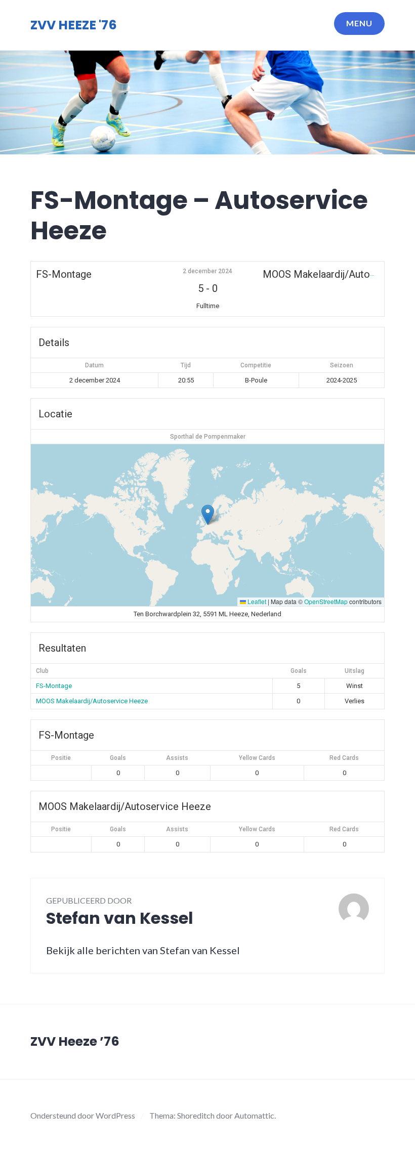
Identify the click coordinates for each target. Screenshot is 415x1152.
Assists (177, 757)
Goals (118, 757)
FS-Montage (54, 686)
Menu (359, 23)
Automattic (254, 1115)
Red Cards (344, 757)
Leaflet (256, 601)
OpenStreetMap (326, 601)
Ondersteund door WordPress (82, 1115)
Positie (61, 757)
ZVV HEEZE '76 (73, 25)
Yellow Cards (257, 757)
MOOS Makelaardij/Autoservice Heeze (92, 701)
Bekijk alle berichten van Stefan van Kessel (143, 950)
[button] (207, 514)
